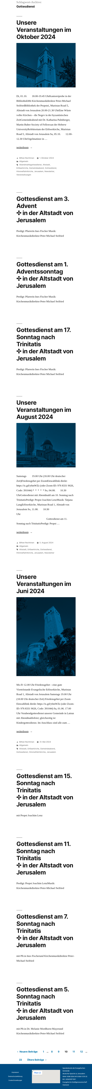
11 (74, 1051)
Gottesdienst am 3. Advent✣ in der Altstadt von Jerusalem (44, 209)
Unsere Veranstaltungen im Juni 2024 (43, 584)
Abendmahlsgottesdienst (30, 165)
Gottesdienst (50, 168)
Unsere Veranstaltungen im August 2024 (43, 409)
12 (81, 1051)
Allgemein (23, 161)
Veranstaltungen (23, 175)
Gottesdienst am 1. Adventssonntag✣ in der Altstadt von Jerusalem (44, 275)
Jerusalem (38, 171)
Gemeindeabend (36, 168)
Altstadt (46, 165)
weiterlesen (24, 147)
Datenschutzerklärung (15, 1076)
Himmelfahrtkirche (24, 171)
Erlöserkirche (22, 168)
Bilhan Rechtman (26, 158)
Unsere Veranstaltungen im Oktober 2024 (43, 29)
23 (20, 1059)
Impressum (15, 1072)
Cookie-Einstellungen (15, 1080)
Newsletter (49, 171)
